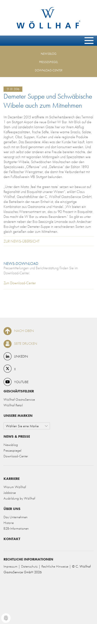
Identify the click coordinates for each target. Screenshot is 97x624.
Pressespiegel (48, 62)
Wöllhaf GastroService (19, 399)
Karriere (12, 478)
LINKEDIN (21, 356)
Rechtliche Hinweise (54, 566)
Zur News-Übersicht (22, 241)
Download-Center (48, 70)
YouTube (21, 382)
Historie (9, 522)
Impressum (10, 566)
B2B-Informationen (16, 528)
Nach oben (24, 330)
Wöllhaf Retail (13, 405)
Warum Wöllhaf (15, 487)
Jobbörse (10, 492)
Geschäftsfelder (19, 391)
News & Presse (17, 436)
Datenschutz (29, 566)
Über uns (12, 508)
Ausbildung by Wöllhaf (19, 498)
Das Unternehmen (16, 517)
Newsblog (49, 54)
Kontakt (12, 539)
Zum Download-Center (20, 282)
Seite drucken (25, 343)
